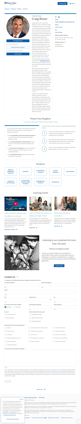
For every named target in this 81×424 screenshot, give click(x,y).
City (5, 297)
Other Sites (41, 397)
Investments (54, 180)
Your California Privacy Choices (38, 417)
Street (5, 290)
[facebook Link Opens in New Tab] (56, 17)
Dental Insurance (53, 170)
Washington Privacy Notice (53, 417)
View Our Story (58, 265)
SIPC (46, 406)
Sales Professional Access (30, 397)
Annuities (23, 169)
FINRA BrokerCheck (45, 60)
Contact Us (11, 276)
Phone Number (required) (35, 304)
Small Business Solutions (39, 181)
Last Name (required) (46, 282)
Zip (54, 297)
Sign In (72, 3)
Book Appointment (18, 41)
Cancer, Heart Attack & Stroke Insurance (24, 181)
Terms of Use (13, 412)
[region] (13, 410)
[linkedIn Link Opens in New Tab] (59, 17)
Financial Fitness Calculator (15, 47)
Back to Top (40, 389)
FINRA (43, 406)
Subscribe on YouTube (9, 229)
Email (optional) (57, 304)
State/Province (32, 297)
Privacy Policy (5, 412)
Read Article (32, 227)
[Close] (22, 399)
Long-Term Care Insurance (9, 181)
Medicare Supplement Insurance (9, 170)
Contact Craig (62, 3)
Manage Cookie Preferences (67, 417)
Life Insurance (69, 169)
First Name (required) (9, 282)
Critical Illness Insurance (39, 170)
